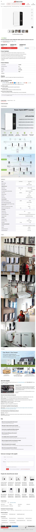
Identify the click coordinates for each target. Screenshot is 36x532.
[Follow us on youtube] (32, 526)
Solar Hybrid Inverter (4, 520)
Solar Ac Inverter (29, 520)
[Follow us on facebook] (28, 526)
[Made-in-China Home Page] (18, 1)
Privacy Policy (31, 529)
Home (2, 6)
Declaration (27, 529)
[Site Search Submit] (23, 4)
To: (5, 459)
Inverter (21, 407)
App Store (3, 526)
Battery (15, 407)
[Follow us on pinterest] (33, 526)
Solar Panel (7, 407)
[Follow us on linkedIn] (25, 527)
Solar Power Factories (29, 518)
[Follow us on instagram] (31, 526)
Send (7, 469)
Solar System (11, 407)
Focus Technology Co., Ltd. (12, 529)
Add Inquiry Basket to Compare (18, 34)
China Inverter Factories (12, 518)
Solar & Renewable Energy (15, 6)
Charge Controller (24, 407)
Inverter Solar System (12, 520)
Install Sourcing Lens (5, 527)
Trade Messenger (15, 526)
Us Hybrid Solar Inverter (5, 522)
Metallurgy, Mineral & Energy (7, 6)
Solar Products (14, 408)
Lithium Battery (30, 407)
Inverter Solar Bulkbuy (13, 522)
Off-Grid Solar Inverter (28, 6)
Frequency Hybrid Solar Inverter (21, 520)
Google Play (8, 526)
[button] (1, 1)
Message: (4, 461)
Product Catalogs (13, 502)
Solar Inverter (22, 6)
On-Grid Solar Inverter (4, 514)
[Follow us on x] (30, 526)
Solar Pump (17, 407)
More (1, 524)
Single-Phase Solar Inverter (20, 514)
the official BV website (21, 382)
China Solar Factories (4, 518)
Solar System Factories (21, 518)
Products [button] (9, 3)
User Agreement (23, 529)
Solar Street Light (8, 408)
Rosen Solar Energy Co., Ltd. (7, 41)
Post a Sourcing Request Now (25, 469)
